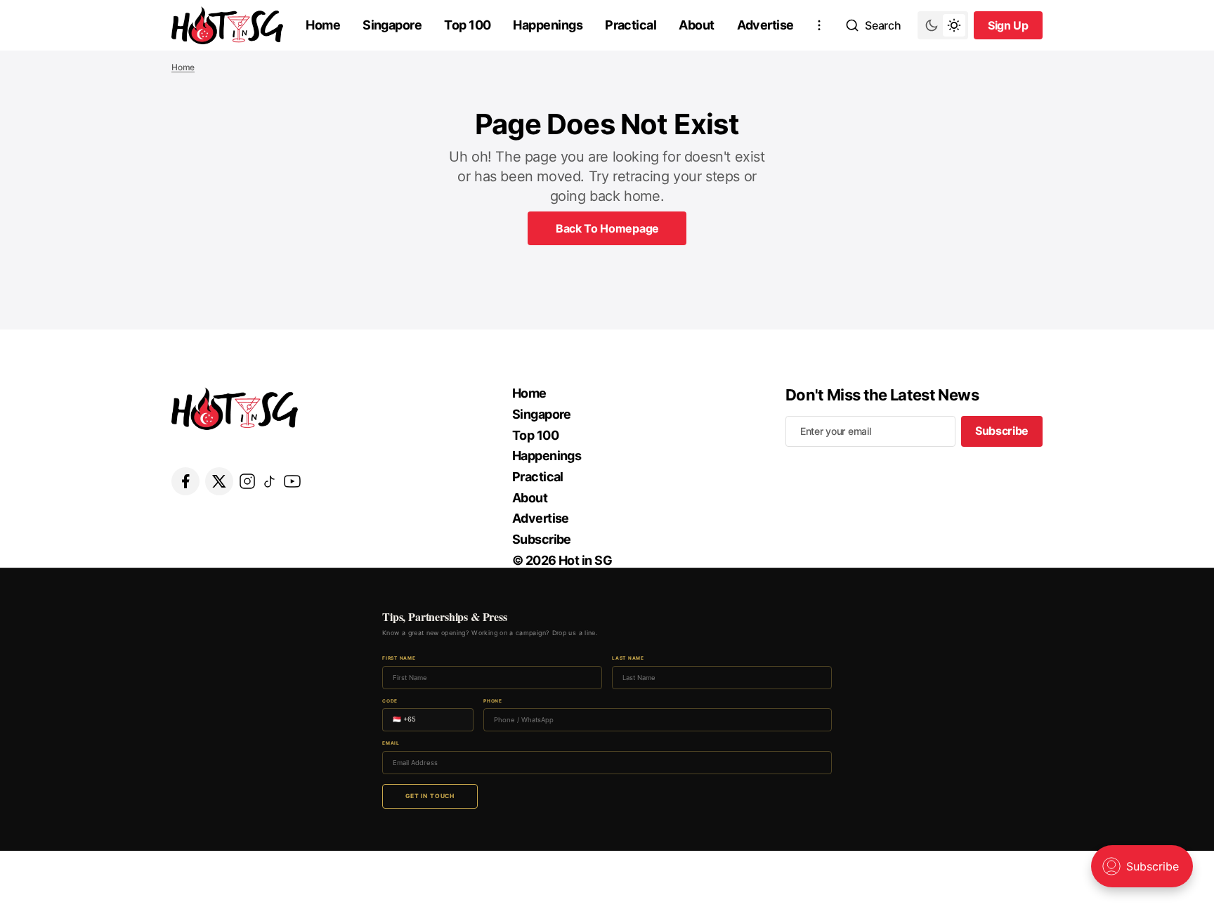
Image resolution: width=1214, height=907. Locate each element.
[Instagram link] (247, 481)
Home (323, 25)
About (696, 25)
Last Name (628, 658)
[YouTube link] (292, 481)
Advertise (765, 25)
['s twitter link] (219, 481)
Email (391, 743)
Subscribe (541, 539)
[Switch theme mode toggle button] (943, 25)
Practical (630, 25)
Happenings (547, 25)
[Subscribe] (819, 25)
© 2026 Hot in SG (562, 560)
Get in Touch (430, 796)
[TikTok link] (269, 481)
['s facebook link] (185, 481)
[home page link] (227, 25)
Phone (492, 701)
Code (390, 701)
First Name (399, 658)
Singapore (392, 25)
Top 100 (467, 25)
